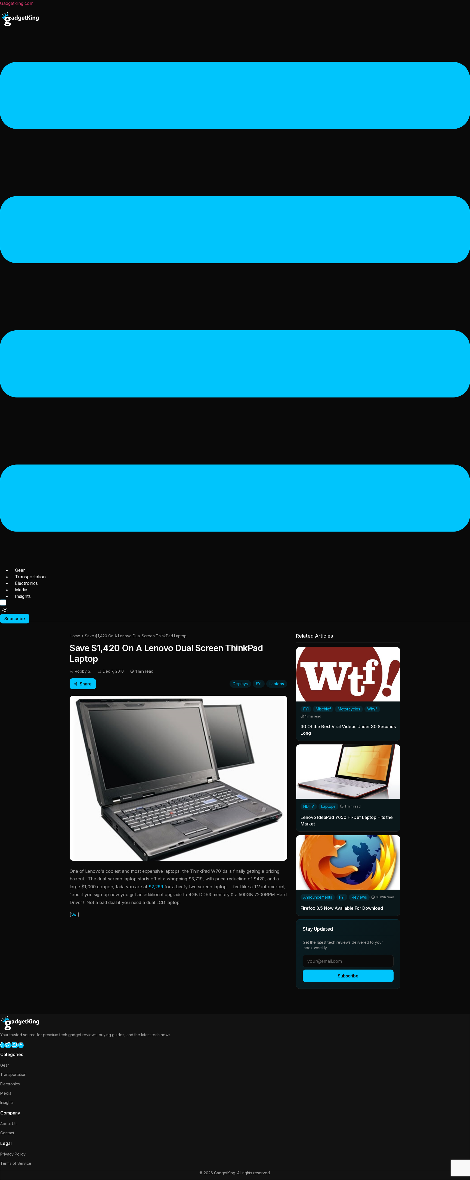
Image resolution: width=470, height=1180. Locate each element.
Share (86, 684)
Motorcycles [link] (349, 709)
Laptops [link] (328, 806)
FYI (258, 683)
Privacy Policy (13, 1154)
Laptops (277, 683)
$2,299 (156, 886)
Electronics (26, 583)
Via (74, 914)
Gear (20, 570)
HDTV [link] (308, 806)
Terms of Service (15, 1163)
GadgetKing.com (16, 3)
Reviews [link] (359, 897)
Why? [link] (372, 709)
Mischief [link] (323, 709)
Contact (7, 1133)
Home (75, 636)
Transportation (30, 576)
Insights (23, 596)
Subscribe (348, 976)
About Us (8, 1123)
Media (21, 589)
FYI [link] (306, 709)
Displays (240, 683)
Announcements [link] (317, 897)
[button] (235, 297)
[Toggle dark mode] (5, 610)
